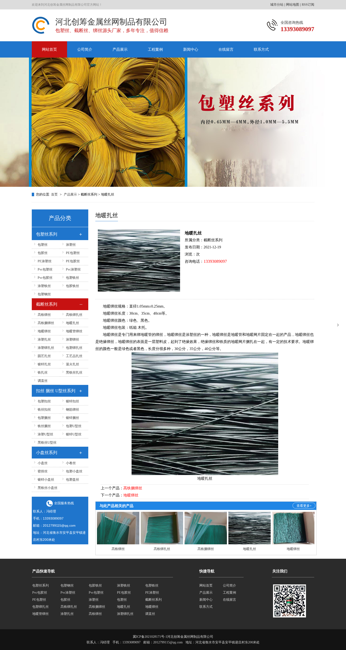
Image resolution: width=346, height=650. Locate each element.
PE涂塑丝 (45, 261)
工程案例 (155, 49)
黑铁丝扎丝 (74, 372)
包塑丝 (43, 244)
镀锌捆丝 (72, 418)
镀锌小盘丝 (46, 479)
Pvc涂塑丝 (73, 269)
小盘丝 (43, 463)
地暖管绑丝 (74, 331)
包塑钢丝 (44, 294)
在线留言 (225, 49)
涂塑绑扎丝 (46, 348)
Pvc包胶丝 (45, 277)
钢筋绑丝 (72, 409)
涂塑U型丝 (45, 434)
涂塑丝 (71, 244)
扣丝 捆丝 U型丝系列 (55, 390)
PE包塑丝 (73, 253)
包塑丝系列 (46, 234)
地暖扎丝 (72, 323)
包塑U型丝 (73, 426)
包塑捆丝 (44, 418)
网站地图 (292, 4)
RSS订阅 (308, 4)
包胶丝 (43, 253)
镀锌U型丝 (73, 434)
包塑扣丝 (44, 401)
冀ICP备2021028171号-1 (150, 636)
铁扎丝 (43, 372)
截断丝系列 (46, 304)
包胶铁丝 (72, 286)
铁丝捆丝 (44, 426)
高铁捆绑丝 (46, 323)
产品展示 (120, 49)
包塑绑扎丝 (74, 348)
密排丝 (43, 471)
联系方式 (261, 49)
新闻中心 (190, 49)
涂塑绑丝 (72, 339)
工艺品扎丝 (74, 356)
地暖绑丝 (44, 331)
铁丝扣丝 (44, 409)
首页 (55, 194)
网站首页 (49, 49)
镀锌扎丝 (44, 364)
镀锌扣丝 (72, 401)
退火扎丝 (72, 364)
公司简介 (84, 49)
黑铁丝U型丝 (47, 442)
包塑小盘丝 (74, 471)
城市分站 (276, 4)
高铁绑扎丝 (74, 315)
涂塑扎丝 (44, 339)
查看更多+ (304, 506)
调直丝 (43, 381)
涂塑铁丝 (44, 286)
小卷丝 (71, 463)
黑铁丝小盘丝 (47, 488)
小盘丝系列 (46, 452)
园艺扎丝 (44, 356)
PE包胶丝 (73, 261)
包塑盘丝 (72, 479)
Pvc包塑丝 (45, 269)
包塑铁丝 (72, 277)
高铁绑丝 (44, 315)
